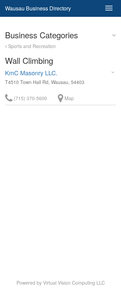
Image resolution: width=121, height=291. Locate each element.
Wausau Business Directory (38, 8)
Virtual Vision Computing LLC (74, 282)
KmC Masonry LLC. (31, 72)
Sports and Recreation (31, 46)
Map (68, 98)
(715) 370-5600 (29, 98)
